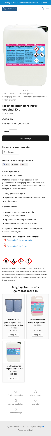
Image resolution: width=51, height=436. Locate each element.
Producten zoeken (15, 395)
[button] (10, 8)
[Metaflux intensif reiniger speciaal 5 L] (38, 305)
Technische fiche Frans (17, 246)
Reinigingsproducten (11, 96)
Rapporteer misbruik (25, 430)
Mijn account (35, 395)
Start (4, 93)
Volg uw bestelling (15, 404)
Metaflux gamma (26, 93)
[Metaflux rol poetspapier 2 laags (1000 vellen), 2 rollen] (13, 305)
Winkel (13, 93)
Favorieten (35, 404)
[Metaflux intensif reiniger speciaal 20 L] (13, 352)
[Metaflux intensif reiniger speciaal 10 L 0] (25, 55)
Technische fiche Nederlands (19, 240)
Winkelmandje (15, 412)
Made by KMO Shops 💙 (35, 427)
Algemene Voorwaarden (15, 427)
